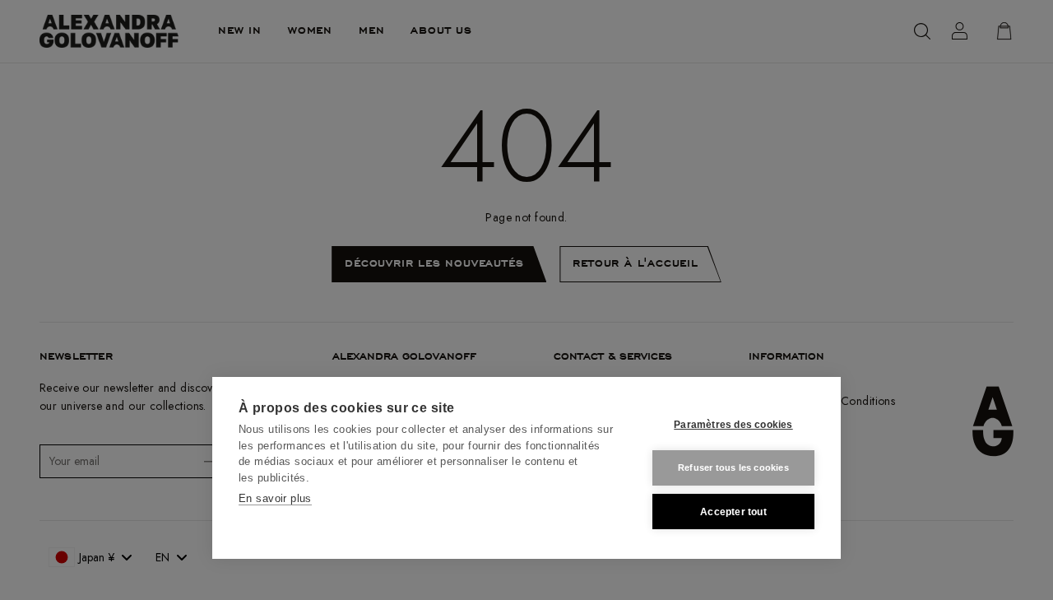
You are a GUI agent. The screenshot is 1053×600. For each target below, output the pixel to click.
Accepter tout (733, 512)
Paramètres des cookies (733, 424)
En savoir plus (275, 498)
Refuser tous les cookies (733, 467)
